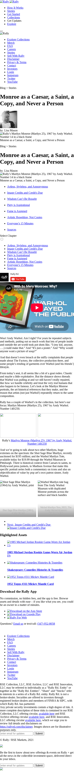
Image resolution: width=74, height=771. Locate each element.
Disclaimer (13, 59)
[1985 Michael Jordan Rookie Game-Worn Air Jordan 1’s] (40, 545)
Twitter (11, 78)
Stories (11, 10)
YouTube (12, 81)
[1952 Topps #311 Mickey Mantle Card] (30, 576)
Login (10, 72)
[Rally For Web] (17, 617)
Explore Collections (18, 39)
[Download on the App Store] (24, 611)
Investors (12, 68)
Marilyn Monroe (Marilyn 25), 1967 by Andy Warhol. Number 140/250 (41, 442)
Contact (11, 65)
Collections (13, 17)
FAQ (10, 46)
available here (46, 713)
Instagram (12, 75)
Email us (18, 623)
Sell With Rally (15, 55)
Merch (11, 42)
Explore (11, 23)
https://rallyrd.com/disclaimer (16, 726)
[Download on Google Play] (24, 614)
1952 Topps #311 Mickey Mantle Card (30, 583)
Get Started (13, 14)
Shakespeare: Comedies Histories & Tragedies (35, 569)
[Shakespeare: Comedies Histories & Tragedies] (34, 562)
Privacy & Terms (16, 62)
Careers (11, 49)
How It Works (15, 7)
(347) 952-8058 (46, 623)
